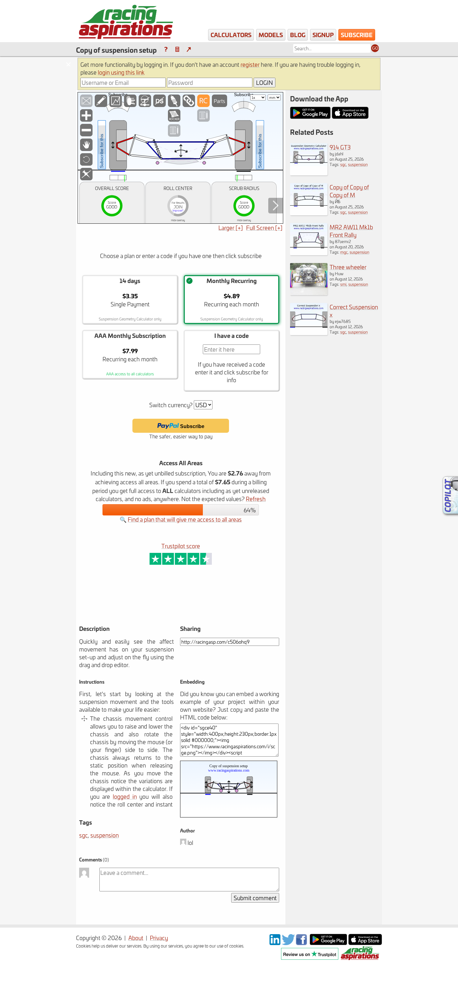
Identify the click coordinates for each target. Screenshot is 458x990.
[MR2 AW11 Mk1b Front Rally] (308, 253)
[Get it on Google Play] (328, 943)
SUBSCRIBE (357, 34)
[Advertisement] (157, 603)
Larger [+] (230, 228)
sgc (83, 835)
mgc (344, 252)
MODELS (271, 34)
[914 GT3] (308, 173)
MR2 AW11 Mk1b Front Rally (351, 231)
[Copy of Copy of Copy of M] (308, 213)
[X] (288, 943)
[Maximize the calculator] (188, 49)
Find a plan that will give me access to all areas (185, 519)
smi (343, 284)
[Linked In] (275, 943)
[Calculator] (177, 49)
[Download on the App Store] (365, 943)
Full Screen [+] (264, 228)
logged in (125, 796)
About (135, 938)
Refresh (256, 499)
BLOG (297, 34)
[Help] (165, 49)
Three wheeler (348, 267)
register (250, 64)
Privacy (159, 938)
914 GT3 (340, 147)
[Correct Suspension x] (308, 333)
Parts (219, 100)
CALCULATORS (231, 34)
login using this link (121, 72)
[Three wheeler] (308, 293)
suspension (104, 835)
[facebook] (302, 943)
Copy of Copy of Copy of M (349, 191)
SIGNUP (323, 34)
